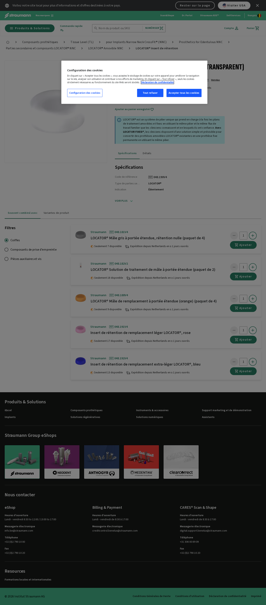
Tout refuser (150, 92)
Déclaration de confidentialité (157, 82)
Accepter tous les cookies (184, 92)
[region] (134, 82)
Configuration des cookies (84, 92)
